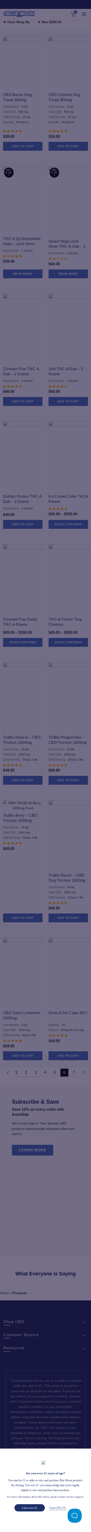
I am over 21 (30, 1508)
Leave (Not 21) (57, 1507)
